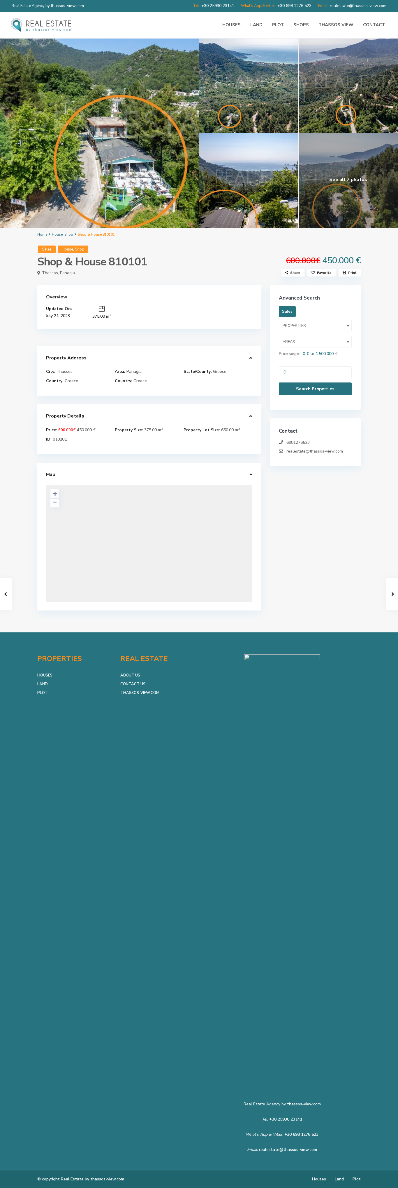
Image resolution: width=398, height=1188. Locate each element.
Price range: (289, 354)
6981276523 (298, 442)
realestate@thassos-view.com (314, 451)
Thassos (50, 273)
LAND (256, 25)
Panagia (67, 273)
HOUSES (231, 25)
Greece (219, 371)
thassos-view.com (304, 1104)
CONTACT (374, 25)
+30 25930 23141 (285, 1119)
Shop (68, 234)
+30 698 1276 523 (301, 1134)
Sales (47, 249)
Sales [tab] (287, 311)
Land (339, 1179)
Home (42, 234)
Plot (357, 1179)
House (57, 234)
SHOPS (301, 25)
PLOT (278, 25)
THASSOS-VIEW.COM (139, 692)
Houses (319, 1179)
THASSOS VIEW (335, 25)
